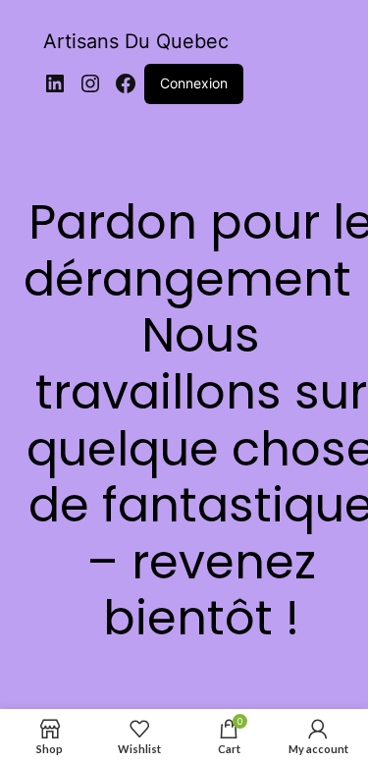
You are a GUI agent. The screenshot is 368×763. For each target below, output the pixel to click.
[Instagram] (90, 83)
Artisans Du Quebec (136, 41)
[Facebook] (125, 83)
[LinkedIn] (55, 83)
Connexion (194, 83)
